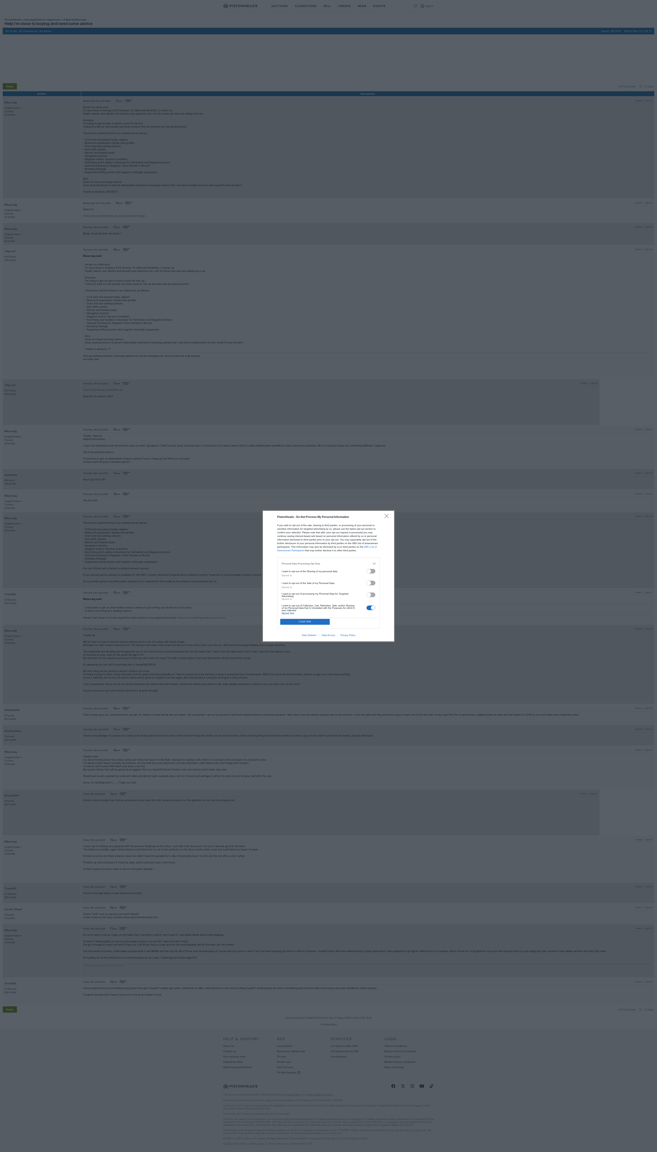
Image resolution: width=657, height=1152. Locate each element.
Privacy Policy (347, 635)
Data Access (328, 635)
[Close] (387, 517)
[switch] (370, 571)
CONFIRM (305, 621)
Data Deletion (309, 635)
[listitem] (328, 563)
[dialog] (328, 576)
